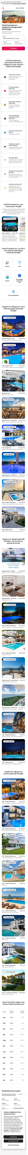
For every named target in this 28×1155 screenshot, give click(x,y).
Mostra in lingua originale (19, 3)
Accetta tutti (13, 1137)
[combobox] (13, 38)
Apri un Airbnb (20, 8)
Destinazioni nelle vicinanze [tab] (9, 1094)
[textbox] (7, 44)
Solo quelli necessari (13, 1141)
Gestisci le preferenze (13, 1145)
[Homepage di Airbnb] (3, 8)
